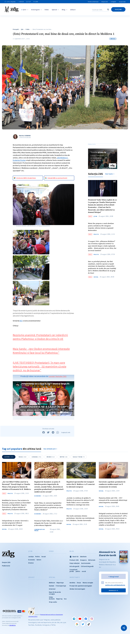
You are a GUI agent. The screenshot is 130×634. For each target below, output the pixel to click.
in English (113, 1)
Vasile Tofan (78, 457)
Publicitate (6, 566)
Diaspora (83, 560)
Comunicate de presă (39, 530)
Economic (37, 496)
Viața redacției (75, 563)
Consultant (73, 570)
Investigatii (35, 10)
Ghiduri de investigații (77, 589)
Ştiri (24, 10)
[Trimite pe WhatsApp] (57, 432)
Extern (39, 560)
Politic (27, 29)
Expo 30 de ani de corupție (55, 593)
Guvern (8, 457)
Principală (16, 29)
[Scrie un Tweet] (48, 432)
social (84, 571)
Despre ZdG (104, 1)
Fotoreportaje (61, 586)
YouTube (80, 619)
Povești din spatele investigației (81, 586)
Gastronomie (85, 563)
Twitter (83, 624)
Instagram (92, 619)
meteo (63, 457)
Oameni (51, 586)
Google (77, 624)
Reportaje (60, 583)
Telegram (74, 619)
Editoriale (91, 560)
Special (54, 10)
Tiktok (89, 624)
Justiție (31, 557)
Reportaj (59, 599)
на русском (122, 1)
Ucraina (36, 457)
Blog (63, 10)
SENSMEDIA (12, 625)
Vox (65, 599)
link (92, 165)
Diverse (31, 563)
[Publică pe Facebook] (43, 432)
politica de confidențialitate (115, 585)
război (51, 457)
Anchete (52, 599)
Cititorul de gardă (87, 566)
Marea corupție (88, 583)
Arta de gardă (74, 566)
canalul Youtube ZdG (58, 376)
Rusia (22, 457)
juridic (72, 571)
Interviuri (52, 589)
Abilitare (52, 583)
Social (96, 277)
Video (47, 10)
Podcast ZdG (74, 560)
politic (78, 571)
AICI (21, 321)
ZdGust (73, 10)
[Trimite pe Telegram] (53, 432)
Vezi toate (109, 174)
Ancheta (72, 583)
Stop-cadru (53, 602)
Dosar (79, 583)
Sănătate (83, 557)
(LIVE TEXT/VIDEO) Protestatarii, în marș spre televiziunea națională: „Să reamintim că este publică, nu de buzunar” (39, 366)
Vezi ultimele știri (49, 449)
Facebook (86, 619)
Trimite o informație (93, 1)
